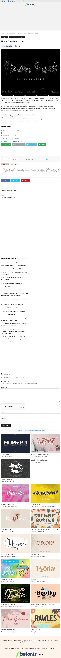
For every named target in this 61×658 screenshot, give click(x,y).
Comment (4, 387)
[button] (57, 5)
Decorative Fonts (35, 506)
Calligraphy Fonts (5, 506)
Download (7, 145)
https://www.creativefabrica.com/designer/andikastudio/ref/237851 (20, 121)
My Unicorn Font (6, 579)
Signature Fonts (15, 556)
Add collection (32, 145)
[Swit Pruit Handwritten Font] (45, 443)
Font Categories (11, 33)
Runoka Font (35, 554)
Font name (7, 286)
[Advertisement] (30, 19)
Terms (6, 648)
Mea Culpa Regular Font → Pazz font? (14, 304)
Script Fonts (44, 456)
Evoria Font (34, 579)
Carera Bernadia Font (8, 630)
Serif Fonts (11, 456)
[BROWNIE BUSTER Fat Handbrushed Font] (45, 518)
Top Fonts (51, 648)
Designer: (5, 138)
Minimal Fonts (35, 607)
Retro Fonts (53, 506)
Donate (42, 145)
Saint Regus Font (11, 314)
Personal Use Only (17, 141)
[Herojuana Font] (45, 493)
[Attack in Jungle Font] (15, 468)
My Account (18, 1)
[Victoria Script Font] (15, 493)
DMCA (17, 648)
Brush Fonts (34, 531)
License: (5, 141)
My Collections (27, 1)
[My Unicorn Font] (15, 568)
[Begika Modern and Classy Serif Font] (45, 593)
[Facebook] (42, 654)
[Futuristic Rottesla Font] (15, 593)
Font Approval (34, 648)
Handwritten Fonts (21, 33)
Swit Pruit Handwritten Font (40, 454)
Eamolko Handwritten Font (8, 197)
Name (3, 412)
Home (3, 33)
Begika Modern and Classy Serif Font (43, 604)
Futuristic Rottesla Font (9, 604)
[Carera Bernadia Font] (15, 618)
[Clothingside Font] (15, 543)
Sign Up (10, 1)
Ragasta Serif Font (7, 529)
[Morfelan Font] (15, 443)
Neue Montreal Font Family (16, 290)
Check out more (19, 145)
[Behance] (40, 654)
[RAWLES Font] (45, 618)
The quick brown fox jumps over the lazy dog (31, 170)
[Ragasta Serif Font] (15, 518)
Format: (5, 133)
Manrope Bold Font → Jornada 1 (13, 262)
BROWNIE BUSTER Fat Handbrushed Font (44, 529)
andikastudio (15, 138)
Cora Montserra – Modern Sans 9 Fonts (13, 268)
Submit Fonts (36, 1)
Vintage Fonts (22, 37)
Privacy (11, 648)
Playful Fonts (12, 581)
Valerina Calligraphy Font (39, 460)
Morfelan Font (5, 454)
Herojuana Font (36, 504)
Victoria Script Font (7, 504)
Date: (4, 130)
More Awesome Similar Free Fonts (31, 430)
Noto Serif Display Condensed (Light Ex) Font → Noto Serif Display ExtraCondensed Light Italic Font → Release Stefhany (13, 331)
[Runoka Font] (45, 543)
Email (3, 418)
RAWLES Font (35, 630)
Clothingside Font (7, 554)
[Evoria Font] (45, 568)
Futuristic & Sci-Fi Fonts (14, 606)
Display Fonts (4, 37)
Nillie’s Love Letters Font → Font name (16, 308)
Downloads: (6, 135)
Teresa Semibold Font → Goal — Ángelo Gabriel (17, 265)
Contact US (43, 648)
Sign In (4, 1)
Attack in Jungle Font (8, 479)
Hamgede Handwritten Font (8, 190)
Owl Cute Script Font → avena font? (14, 283)
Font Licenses (24, 648)
